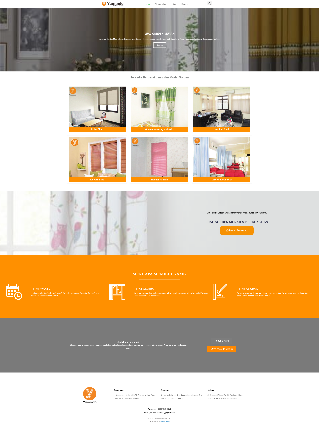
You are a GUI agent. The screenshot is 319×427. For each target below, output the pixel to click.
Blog (174, 4)
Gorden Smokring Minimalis (159, 129)
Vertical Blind (222, 129)
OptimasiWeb (165, 421)
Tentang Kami (161, 4)
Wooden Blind (97, 179)
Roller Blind (97, 129)
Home (147, 4)
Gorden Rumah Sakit (221, 179)
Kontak (184, 4)
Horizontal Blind (159, 179)
